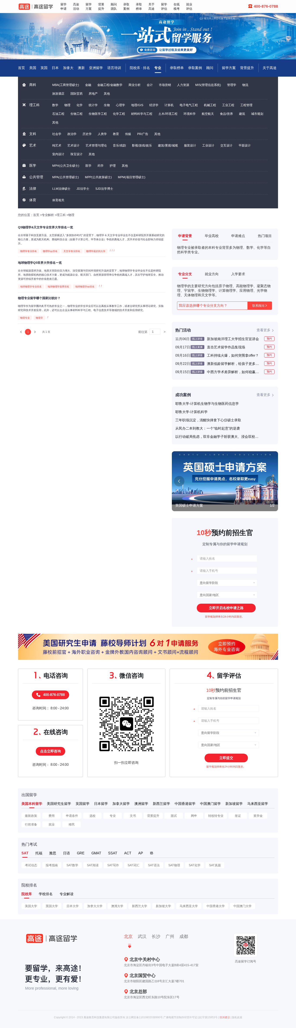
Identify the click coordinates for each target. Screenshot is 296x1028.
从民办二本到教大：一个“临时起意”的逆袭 (207, 428)
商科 (32, 85)
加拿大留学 (121, 804)
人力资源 (183, 85)
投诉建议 (225, 1017)
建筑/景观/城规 (168, 145)
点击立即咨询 (50, 751)
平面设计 (245, 145)
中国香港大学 (216, 906)
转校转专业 (215, 815)
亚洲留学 (96, 68)
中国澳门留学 (210, 804)
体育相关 (58, 200)
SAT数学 (72, 865)
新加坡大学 (163, 906)
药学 (101, 165)
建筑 (242, 113)
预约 (269, 338)
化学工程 (119, 113)
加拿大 (68, 68)
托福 (38, 853)
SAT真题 (215, 865)
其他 (107, 93)
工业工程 (228, 105)
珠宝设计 (76, 154)
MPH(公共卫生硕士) (65, 165)
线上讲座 (197, 338)
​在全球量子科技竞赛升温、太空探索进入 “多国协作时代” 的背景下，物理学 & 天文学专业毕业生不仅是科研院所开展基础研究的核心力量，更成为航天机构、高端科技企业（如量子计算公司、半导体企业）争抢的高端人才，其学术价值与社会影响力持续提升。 (91, 239)
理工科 (34, 105)
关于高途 (269, 68)
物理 (67, 105)
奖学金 (258, 815)
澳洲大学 (117, 906)
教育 (116, 134)
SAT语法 (154, 865)
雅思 (52, 853)
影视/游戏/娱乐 (142, 145)
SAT (24, 853)
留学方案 (229, 68)
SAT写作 (113, 865)
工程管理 (246, 105)
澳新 (81, 68)
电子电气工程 (189, 105)
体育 (32, 200)
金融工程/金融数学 (109, 85)
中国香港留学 (185, 804)
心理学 (120, 105)
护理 (113, 165)
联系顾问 (258, 305)
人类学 (102, 134)
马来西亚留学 (257, 804)
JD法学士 (82, 188)
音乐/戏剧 (119, 145)
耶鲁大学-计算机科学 (191, 412)
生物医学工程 (98, 113)
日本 (55, 68)
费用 (52, 815)
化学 (79, 105)
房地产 (93, 93)
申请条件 (72, 815)
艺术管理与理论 (96, 145)
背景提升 (247, 68)
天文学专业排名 (71, 251)
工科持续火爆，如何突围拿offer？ (233, 355)
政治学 (71, 134)
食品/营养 (226, 113)
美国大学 (31, 906)
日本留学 (101, 804)
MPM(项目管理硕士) (131, 177)
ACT (127, 853)
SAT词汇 (133, 865)
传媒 (128, 134)
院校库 (26, 894)
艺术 (32, 145)
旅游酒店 (58, 93)
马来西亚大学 (189, 906)
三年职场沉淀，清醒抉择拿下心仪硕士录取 (208, 420)
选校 (92, 815)
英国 (44, 68)
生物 (107, 105)
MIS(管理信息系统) (208, 85)
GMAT (96, 853)
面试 (174, 815)
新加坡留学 (234, 804)
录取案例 (195, 68)
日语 (66, 853)
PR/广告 (142, 134)
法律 (32, 188)
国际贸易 (76, 93)
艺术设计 (73, 145)
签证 (238, 815)
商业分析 (134, 85)
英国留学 (82, 804)
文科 (32, 134)
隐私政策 (237, 1017)
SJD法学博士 (104, 188)
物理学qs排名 (50, 251)
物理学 (39, 317)
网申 (194, 815)
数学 (55, 105)
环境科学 (190, 113)
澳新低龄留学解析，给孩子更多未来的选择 (234, 364)
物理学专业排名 (28, 251)
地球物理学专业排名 (31, 286)
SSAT (112, 853)
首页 (36, 215)
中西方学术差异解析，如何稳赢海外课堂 (234, 372)
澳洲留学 (141, 804)
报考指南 (52, 865)
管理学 (231, 85)
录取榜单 (177, 68)
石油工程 (58, 113)
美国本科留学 (31, 804)
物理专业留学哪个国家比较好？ (39, 298)
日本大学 (73, 906)
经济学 (153, 105)
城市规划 (257, 113)
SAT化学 (194, 865)
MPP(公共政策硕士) (98, 177)
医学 (32, 165)
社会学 (56, 134)
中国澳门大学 (242, 906)
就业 (52, 824)
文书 (133, 815)
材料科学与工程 (141, 113)
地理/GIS (137, 105)
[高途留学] (36, 6)
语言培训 (114, 68)
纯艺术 (56, 145)
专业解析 (48, 215)
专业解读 (66, 894)
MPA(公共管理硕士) (65, 177)
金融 (88, 85)
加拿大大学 (94, 906)
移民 (72, 824)
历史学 (87, 134)
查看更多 (263, 330)
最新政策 (31, 815)
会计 (150, 85)
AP (140, 853)
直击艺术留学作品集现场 (226, 347)
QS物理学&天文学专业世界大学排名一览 (45, 227)
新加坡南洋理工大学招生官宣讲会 (233, 339)
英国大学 (52, 906)
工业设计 (208, 145)
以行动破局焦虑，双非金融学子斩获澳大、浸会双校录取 (217, 436)
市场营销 (165, 85)
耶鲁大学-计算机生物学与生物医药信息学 (207, 403)
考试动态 (31, 865)
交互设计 (226, 145)
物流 (245, 85)
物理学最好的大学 (95, 251)
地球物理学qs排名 (84, 286)
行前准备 (31, 824)
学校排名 (46, 894)
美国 (32, 68)
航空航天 (208, 113)
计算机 (169, 105)
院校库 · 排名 (140, 68)
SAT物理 (174, 865)
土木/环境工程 (167, 113)
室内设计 (58, 154)
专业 (157, 68)
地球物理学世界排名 (58, 286)
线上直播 (197, 347)
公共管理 (36, 177)
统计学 (93, 105)
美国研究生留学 (59, 804)
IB (151, 853)
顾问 (209, 68)
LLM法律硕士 (61, 188)
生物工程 (76, 113)
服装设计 (190, 145)
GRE (81, 853)
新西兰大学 (139, 906)
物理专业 (25, 317)
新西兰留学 (161, 804)
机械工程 (210, 105)
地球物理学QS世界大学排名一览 (40, 262)
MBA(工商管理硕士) (65, 85)
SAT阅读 (93, 865)
